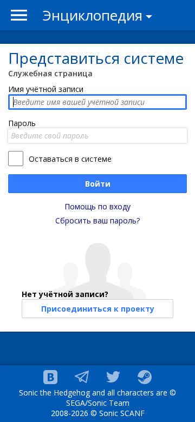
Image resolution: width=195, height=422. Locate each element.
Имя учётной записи (45, 89)
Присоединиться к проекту (97, 309)
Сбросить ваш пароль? (97, 220)
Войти (97, 184)
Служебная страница (50, 73)
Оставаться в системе (70, 159)
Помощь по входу (97, 206)
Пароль (22, 123)
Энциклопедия (92, 15)
